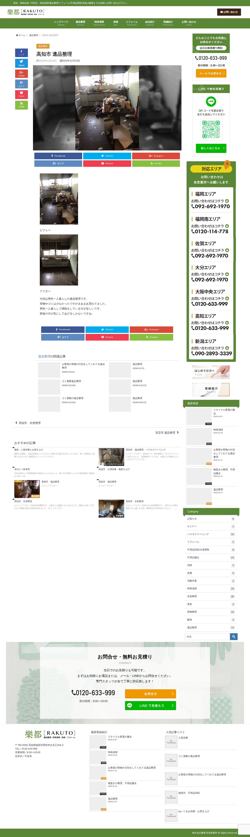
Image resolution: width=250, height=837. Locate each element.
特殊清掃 (99, 23)
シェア (21, 55)
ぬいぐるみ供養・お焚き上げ (193, 811)
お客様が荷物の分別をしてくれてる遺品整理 (202, 774)
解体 (210, 619)
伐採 (210, 565)
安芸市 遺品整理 (165, 432)
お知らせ (210, 518)
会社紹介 (150, 23)
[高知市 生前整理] (55, 505)
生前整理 (210, 596)
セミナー (210, 526)
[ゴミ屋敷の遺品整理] (71, 404)
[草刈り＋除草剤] (55, 473)
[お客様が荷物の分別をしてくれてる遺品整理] (71, 370)
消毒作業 (210, 581)
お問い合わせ (230, 12)
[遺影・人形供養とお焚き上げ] (55, 453)
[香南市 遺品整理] (55, 489)
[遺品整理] (142, 370)
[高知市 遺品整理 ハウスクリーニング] (139, 457)
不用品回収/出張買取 (210, 549)
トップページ (61, 23)
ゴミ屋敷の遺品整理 (189, 756)
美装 (115, 23)
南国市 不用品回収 (189, 793)
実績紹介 (168, 23)
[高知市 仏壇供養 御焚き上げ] (139, 471)
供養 (210, 573)
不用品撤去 (210, 557)
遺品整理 (80, 23)
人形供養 (183, 737)
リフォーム (132, 23)
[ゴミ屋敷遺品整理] (71, 387)
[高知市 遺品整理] (139, 484)
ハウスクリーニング (210, 534)
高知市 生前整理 (30, 422)
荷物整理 (210, 612)
